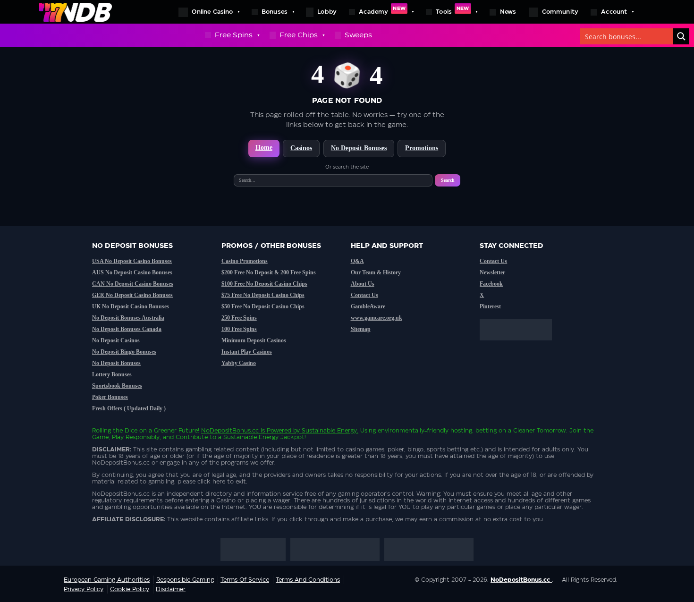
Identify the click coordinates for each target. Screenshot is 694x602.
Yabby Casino (238, 363)
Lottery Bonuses (112, 374)
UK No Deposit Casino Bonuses (130, 306)
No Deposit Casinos (116, 340)
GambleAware (368, 306)
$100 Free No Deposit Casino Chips (264, 283)
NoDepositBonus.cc (230, 430)
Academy (382, 10)
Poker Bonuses (110, 397)
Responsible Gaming (185, 580)
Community (560, 12)
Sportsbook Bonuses (117, 385)
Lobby (327, 12)
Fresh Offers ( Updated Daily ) (129, 408)
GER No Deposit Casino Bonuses (132, 295)
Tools (452, 10)
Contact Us (364, 295)
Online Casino (212, 12)
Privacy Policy (83, 589)
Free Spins (234, 35)
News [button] (508, 12)
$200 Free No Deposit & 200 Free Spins (268, 272)
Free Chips (298, 35)
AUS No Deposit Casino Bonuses (132, 272)
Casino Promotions (244, 261)
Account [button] (614, 12)
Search (448, 180)
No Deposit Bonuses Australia (128, 317)
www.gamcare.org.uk (376, 317)
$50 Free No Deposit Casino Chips (263, 306)
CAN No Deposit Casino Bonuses (132, 283)
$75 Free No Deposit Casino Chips (263, 295)
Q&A (357, 261)
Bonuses (275, 12)
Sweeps (358, 35)
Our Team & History (376, 272)
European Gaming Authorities (107, 580)
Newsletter (492, 272)
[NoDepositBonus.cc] (75, 12)
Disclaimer (171, 589)
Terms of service (244, 580)
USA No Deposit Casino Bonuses (132, 261)
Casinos (301, 148)
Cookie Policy (129, 589)
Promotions (421, 148)
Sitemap (361, 329)
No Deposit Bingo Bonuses (124, 351)
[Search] (681, 36)
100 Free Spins (239, 329)
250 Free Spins (239, 317)
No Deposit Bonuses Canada (126, 329)
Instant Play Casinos (246, 351)
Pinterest (490, 306)
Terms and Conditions (308, 580)
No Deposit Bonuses (359, 148)
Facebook (491, 283)
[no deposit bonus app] (520, 345)
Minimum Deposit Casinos (253, 340)
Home (263, 147)
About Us (362, 283)
